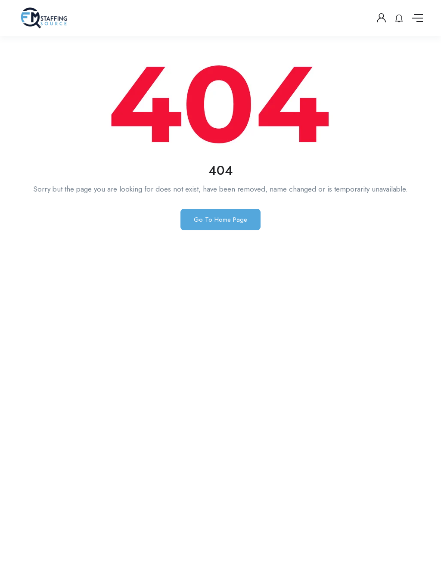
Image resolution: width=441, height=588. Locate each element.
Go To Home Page (220, 219)
